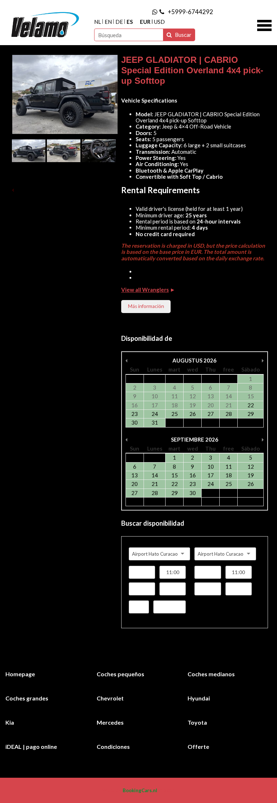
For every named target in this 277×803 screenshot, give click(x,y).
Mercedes (110, 722)
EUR (145, 21)
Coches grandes (26, 698)
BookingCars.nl (140, 790)
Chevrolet (110, 698)
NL (97, 21)
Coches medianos (211, 673)
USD (159, 21)
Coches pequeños (120, 673)
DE (119, 21)
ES (130, 21)
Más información (146, 306)
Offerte (198, 746)
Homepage (20, 673)
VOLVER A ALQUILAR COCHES (51, 190)
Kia (9, 722)
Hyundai (199, 698)
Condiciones (113, 746)
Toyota (197, 722)
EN (108, 21)
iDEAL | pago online (31, 746)
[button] (264, 24)
